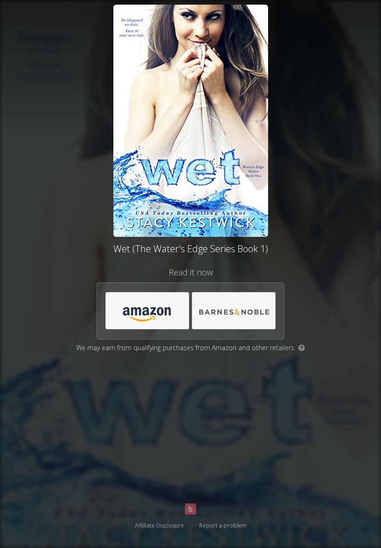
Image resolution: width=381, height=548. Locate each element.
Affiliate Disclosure (159, 525)
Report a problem (223, 525)
